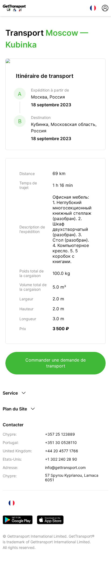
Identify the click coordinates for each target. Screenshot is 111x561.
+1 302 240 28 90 (61, 459)
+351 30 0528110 (61, 442)
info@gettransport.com (65, 467)
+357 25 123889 (60, 434)
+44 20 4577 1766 (61, 451)
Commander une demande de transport (55, 363)
